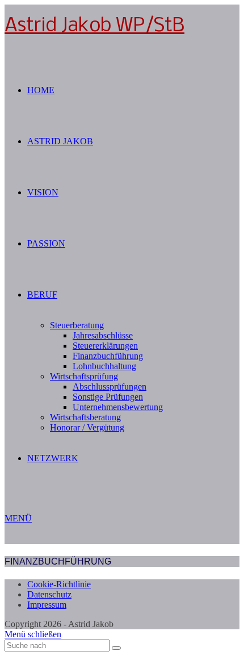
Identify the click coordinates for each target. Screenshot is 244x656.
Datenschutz (49, 594)
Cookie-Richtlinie (59, 584)
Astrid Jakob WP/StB (94, 26)
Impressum (46, 604)
